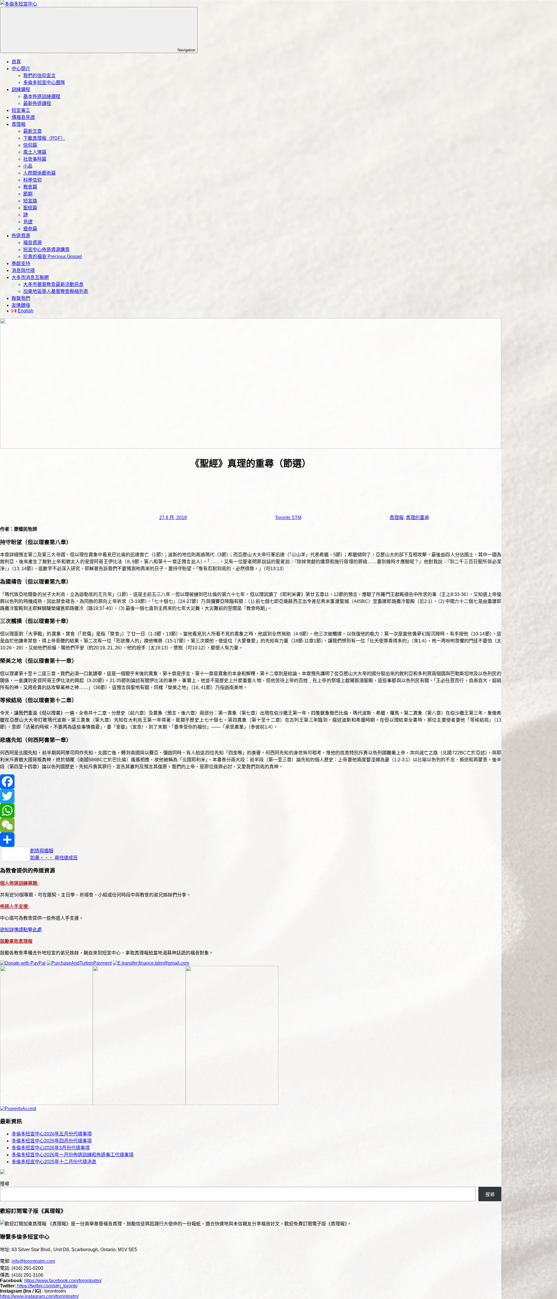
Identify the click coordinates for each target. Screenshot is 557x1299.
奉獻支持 (21, 263)
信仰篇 (30, 145)
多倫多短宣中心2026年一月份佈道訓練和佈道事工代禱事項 (72, 1154)
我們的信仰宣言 (39, 75)
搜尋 (4, 1183)
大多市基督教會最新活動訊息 (53, 284)
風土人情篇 (34, 152)
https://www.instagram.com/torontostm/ (39, 1296)
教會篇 (30, 186)
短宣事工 (21, 110)
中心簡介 (21, 68)
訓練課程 (21, 89)
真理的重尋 (417, 517)
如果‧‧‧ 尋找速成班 (54, 857)
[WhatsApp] (250, 810)
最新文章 (32, 131)
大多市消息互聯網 (30, 277)
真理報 (19, 124)
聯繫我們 (21, 298)
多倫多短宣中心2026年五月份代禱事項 (52, 1133)
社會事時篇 (34, 159)
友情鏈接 (21, 305)
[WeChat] (250, 825)
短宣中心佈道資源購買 (46, 249)
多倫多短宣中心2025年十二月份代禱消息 (54, 1161)
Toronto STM (288, 517)
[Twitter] (250, 796)
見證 (27, 221)
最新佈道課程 (37, 103)
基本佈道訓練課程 (41, 96)
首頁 (16, 61)
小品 (27, 166)
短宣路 (30, 200)
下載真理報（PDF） (44, 138)
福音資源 (32, 242)
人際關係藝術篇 (39, 173)
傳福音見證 (23, 117)
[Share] (250, 839)
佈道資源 (21, 235)
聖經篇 (30, 207)
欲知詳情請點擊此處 (21, 929)
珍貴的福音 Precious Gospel (52, 256)
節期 (27, 193)
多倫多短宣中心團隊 (44, 82)
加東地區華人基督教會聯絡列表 (55, 291)
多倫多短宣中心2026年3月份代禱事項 (51, 1147)
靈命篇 (30, 228)
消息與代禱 (23, 270)
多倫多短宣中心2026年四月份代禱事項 (52, 1140)
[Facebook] (250, 781)
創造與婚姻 (41, 850)
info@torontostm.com (33, 1261)
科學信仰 (32, 179)
